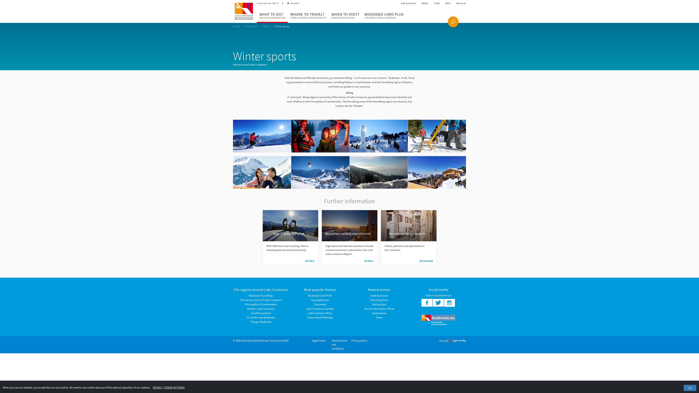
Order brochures (379, 295)
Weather (295, 3)
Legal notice (319, 340)
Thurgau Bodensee (260, 321)
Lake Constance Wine (320, 313)
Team (379, 317)
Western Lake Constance (261, 308)
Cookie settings (174, 387)
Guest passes (379, 313)
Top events (320, 304)
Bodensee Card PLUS (384, 15)
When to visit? (345, 15)
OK (690, 388)
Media (425, 3)
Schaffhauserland (261, 313)
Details (310, 261)
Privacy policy (359, 340)
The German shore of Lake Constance (261, 300)
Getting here (379, 304)
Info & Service (408, 3)
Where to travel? (308, 15)
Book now (426, 261)
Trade (437, 3)
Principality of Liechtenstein (261, 304)
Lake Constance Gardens (320, 308)
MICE (448, 3)
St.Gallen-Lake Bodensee (261, 317)
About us (461, 3)
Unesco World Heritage (320, 317)
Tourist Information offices (379, 308)
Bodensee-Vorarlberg (261, 295)
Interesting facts (379, 300)
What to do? (272, 15)
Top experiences (320, 300)
